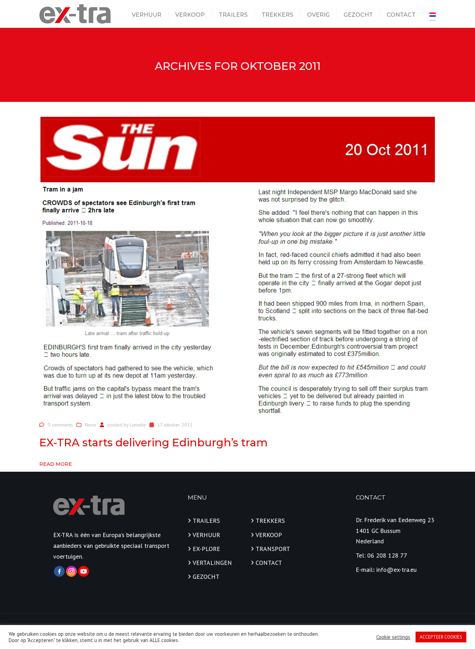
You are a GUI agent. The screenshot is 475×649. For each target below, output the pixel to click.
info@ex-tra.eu (396, 570)
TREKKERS (277, 14)
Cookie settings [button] (393, 637)
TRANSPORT (273, 549)
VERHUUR (146, 14)
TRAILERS (233, 14)
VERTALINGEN (212, 563)
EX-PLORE (206, 549)
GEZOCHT (358, 14)
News (90, 425)
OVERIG (318, 14)
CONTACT (401, 14)
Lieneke (138, 425)
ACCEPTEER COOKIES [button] (441, 637)
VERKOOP (190, 14)
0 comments (60, 425)
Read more (55, 464)
